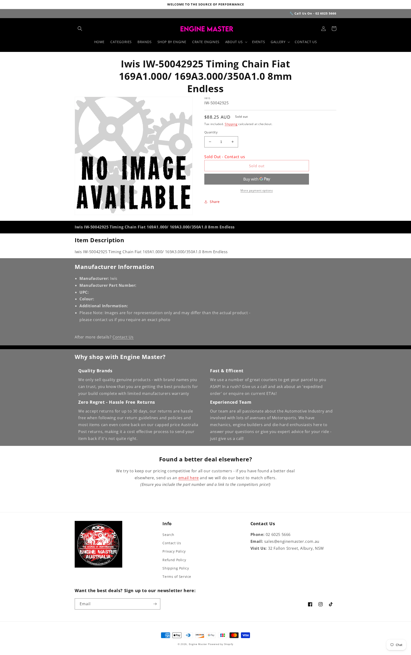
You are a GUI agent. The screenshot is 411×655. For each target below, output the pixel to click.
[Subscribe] (155, 604)
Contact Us (123, 337)
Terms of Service (176, 576)
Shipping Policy (175, 568)
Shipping (231, 124)
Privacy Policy (174, 551)
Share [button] (215, 201)
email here (188, 477)
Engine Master (198, 644)
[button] (80, 28)
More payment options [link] (256, 190)
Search (168, 534)
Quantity (211, 132)
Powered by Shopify (220, 644)
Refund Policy (174, 560)
